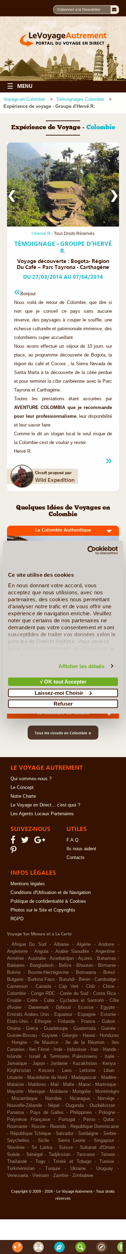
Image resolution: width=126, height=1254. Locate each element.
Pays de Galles (46, 1112)
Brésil (109, 972)
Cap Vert (68, 986)
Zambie (60, 1175)
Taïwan (108, 1154)
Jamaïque (17, 1063)
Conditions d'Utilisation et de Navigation (50, 892)
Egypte (107, 1007)
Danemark (38, 1007)
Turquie (52, 1168)
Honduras (109, 1035)
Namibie (53, 1098)
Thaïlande (17, 1161)
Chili (90, 986)
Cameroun (17, 986)
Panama (15, 1112)
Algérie (84, 944)
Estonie (108, 1014)
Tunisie (106, 1161)
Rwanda (58, 1126)
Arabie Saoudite (72, 951)
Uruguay (104, 1168)
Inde (58, 1049)
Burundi (67, 979)
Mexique (36, 1091)
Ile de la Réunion (84, 1042)
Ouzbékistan (102, 1105)
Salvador (65, 1133)
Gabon (108, 1021)
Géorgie (70, 1035)
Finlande (66, 1021)
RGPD (16, 918)
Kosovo (46, 1070)
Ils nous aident (81, 848)
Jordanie (59, 1063)
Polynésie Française (28, 1119)
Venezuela (17, 1175)
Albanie (61, 944)
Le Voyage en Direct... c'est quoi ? (45, 805)
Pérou (89, 1119)
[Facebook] (14, 841)
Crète (32, 1000)
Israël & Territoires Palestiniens (63, 1056)
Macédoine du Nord (47, 1077)
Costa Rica (104, 993)
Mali (54, 1084)
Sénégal (34, 1154)
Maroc (84, 1084)
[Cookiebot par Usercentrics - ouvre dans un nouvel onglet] (89, 550)
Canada (43, 986)
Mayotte (15, 1091)
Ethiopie (43, 1021)
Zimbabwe (82, 1175)
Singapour (104, 1140)
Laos (67, 1070)
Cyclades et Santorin (82, 1000)
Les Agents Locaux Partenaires (42, 813)
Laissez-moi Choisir (59, 692)
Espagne (87, 1014)
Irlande (109, 1049)
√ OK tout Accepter (63, 682)
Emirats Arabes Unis (28, 1014)
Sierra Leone (71, 1140)
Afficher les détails (81, 666)
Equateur (63, 1014)
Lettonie (87, 1070)
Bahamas (106, 958)
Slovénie (15, 1147)
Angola (41, 951)
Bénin (84, 979)
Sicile (43, 1140)
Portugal (66, 1119)
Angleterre (17, 951)
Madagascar (83, 1077)
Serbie (109, 1133)
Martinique (105, 1084)
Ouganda (74, 1105)
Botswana (86, 972)
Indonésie (76, 1049)
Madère (108, 1077)
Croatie (14, 1000)
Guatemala (85, 1028)
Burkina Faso (41, 979)
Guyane (49, 1035)
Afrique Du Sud (29, 944)
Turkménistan (21, 1168)
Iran (94, 1049)
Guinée (108, 1028)
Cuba (49, 1000)
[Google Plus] (40, 841)
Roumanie (17, 1126)
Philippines (81, 1112)
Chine (108, 986)
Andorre (106, 944)
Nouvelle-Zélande (24, 1105)
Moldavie (59, 1091)
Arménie (15, 958)
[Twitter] (26, 841)
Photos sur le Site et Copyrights (42, 910)
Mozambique (24, 1098)
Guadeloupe (56, 1028)
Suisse (66, 1147)
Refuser (63, 704)
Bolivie (14, 972)
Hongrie (19, 1042)
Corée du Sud (74, 993)
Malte (68, 1084)
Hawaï (89, 1035)
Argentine (105, 951)
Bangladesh (42, 965)
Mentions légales (27, 883)
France (88, 1021)
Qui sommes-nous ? (30, 778)
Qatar (108, 1119)
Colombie (16, 993)
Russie (38, 1126)
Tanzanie (86, 1154)
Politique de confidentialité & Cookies (48, 901)
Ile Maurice (46, 1042)
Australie (37, 958)
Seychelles (18, 1140)
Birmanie (107, 965)
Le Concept (22, 787)
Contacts (75, 857)
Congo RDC (43, 993)
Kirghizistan (19, 1070)
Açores (85, 958)
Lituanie (15, 1077)
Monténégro (107, 1091)
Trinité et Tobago (72, 1161)
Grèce (32, 1028)
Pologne (107, 1112)
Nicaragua (80, 1098)
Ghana (13, 1028)
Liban (109, 1070)
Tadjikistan (59, 1154)
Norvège (106, 1098)
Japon (39, 1063)
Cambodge (105, 979)
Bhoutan (84, 965)
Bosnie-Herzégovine (48, 972)
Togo (40, 1161)
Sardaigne (88, 1133)
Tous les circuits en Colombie (63, 732)
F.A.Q (72, 840)
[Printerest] (14, 851)
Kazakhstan (85, 1063)
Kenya (109, 1063)
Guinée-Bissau (22, 1035)
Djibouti (63, 1007)
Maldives (37, 1084)
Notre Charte (23, 796)
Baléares (16, 965)
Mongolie (81, 1091)
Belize (65, 965)
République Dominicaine (94, 1126)
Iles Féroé (39, 1049)
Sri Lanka (41, 1147)
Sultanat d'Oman (97, 1147)
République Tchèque (30, 1133)
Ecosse (85, 1007)
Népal (53, 1105)
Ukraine (78, 1168)
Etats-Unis (17, 1021)
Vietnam (40, 1175)
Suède (13, 1154)
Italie (109, 1056)
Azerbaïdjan (62, 958)
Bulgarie (15, 979)
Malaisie (15, 1084)
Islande (14, 1056)
